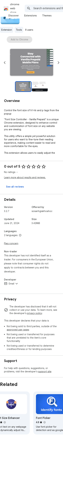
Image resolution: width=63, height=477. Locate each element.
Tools (19, 29)
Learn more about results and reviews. (25, 177)
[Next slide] (58, 62)
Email (11, 283)
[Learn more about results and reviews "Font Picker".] (44, 422)
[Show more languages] (20, 235)
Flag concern (11, 243)
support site (44, 371)
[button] (31, 63)
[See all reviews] (15, 187)
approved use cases (18, 329)
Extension (6, 29)
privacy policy (34, 313)
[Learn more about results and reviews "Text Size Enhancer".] (5, 422)
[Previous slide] (4, 62)
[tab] (14, 16)
